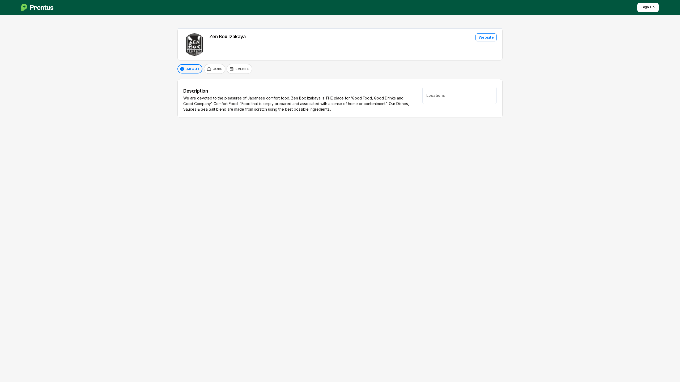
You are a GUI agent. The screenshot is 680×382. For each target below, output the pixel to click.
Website (486, 37)
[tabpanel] (340, 98)
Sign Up (647, 7)
